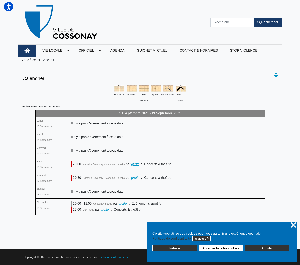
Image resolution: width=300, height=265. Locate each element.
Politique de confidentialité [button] (171, 238)
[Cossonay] (61, 22)
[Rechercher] (168, 88)
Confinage (88, 209)
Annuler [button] (267, 248)
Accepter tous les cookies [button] (221, 248)
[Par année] (119, 88)
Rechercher (269, 22)
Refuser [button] (174, 248)
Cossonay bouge (102, 203)
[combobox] (232, 22)
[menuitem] (27, 51)
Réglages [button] (201, 238)
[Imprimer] (276, 75)
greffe (135, 164)
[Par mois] (132, 88)
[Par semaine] (144, 88)
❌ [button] (293, 225)
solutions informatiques (115, 257)
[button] (8, 6)
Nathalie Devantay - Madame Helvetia (104, 164)
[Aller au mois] (181, 88)
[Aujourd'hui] (156, 88)
